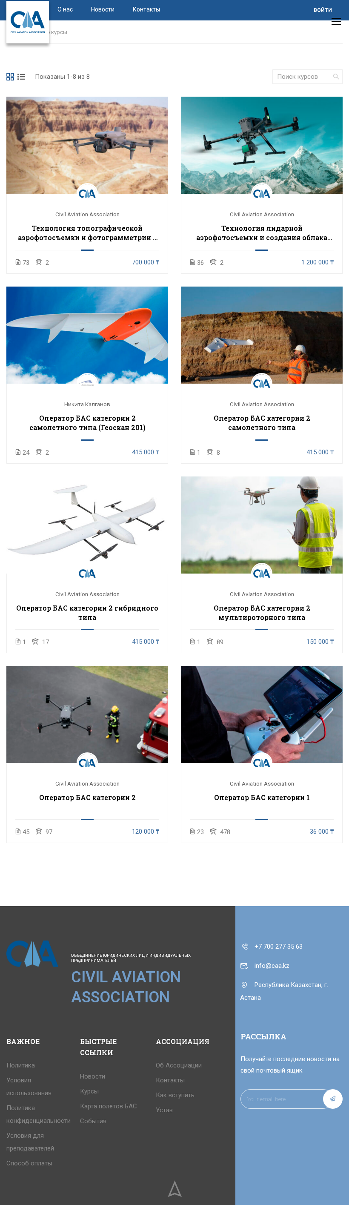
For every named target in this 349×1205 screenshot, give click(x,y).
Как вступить (175, 1095)
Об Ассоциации (179, 1065)
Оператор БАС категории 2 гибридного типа (87, 612)
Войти (323, 10)
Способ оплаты (29, 1163)
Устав (164, 1110)
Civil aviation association (87, 214)
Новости (102, 9)
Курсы (89, 1091)
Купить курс (87, 145)
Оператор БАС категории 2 (87, 797)
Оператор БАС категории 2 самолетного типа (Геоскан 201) (87, 422)
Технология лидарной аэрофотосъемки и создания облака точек (261, 233)
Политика (20, 1065)
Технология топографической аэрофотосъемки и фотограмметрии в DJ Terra (87, 233)
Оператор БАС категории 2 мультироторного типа (262, 612)
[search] (336, 76)
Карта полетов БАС (108, 1106)
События (93, 1121)
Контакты (146, 9)
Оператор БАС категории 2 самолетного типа (262, 422)
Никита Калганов (87, 404)
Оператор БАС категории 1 (262, 797)
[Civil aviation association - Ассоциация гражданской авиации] (27, 22)
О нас (65, 9)
